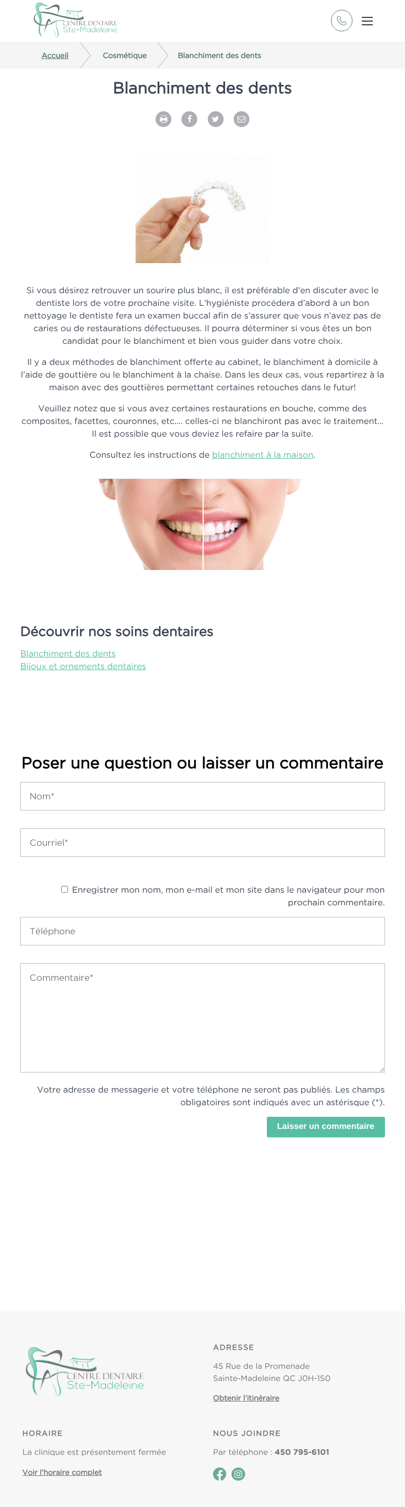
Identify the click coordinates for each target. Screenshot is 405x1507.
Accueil (55, 55)
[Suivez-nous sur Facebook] (219, 1478)
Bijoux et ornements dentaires (83, 666)
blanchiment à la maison (262, 454)
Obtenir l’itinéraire (246, 1398)
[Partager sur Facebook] (189, 118)
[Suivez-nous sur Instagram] (238, 1478)
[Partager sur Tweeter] (215, 118)
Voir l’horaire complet (62, 1472)
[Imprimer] (163, 118)
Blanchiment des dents (67, 653)
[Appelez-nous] (341, 29)
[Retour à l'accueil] (75, 21)
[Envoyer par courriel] (241, 118)
